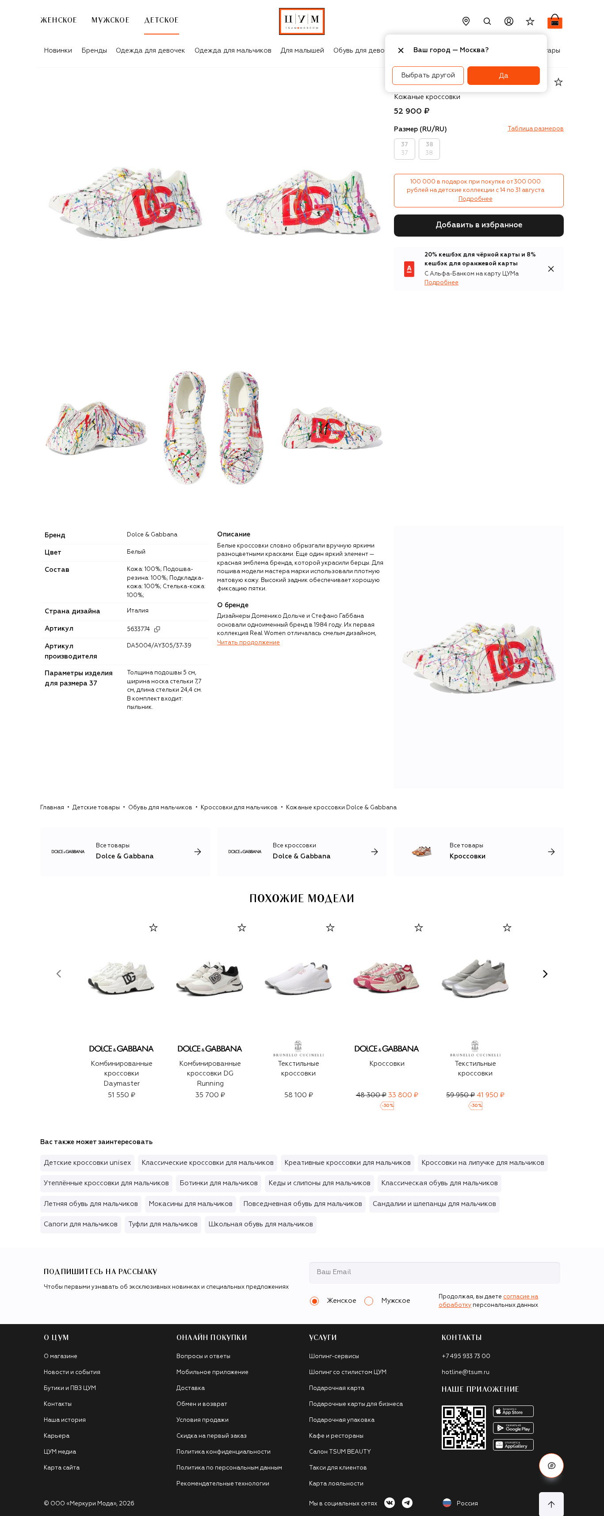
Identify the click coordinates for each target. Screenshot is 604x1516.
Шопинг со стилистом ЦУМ (347, 1372)
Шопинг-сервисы (334, 1356)
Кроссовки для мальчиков (239, 808)
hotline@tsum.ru (465, 1372)
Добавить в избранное (479, 225)
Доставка (190, 1388)
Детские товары (96, 808)
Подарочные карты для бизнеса (356, 1404)
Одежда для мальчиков (233, 50)
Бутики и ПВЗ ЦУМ (70, 1388)
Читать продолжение (248, 643)
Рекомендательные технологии (222, 1484)
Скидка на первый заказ (211, 1436)
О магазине (60, 1356)
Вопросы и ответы (203, 1356)
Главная (52, 808)
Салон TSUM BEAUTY (340, 1452)
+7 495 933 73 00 (466, 1356)
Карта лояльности (336, 1484)
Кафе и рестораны (336, 1436)
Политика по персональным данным (229, 1468)
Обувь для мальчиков (160, 808)
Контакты (58, 1404)
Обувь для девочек (364, 50)
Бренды (94, 50)
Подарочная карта (336, 1388)
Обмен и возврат (201, 1404)
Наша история (65, 1420)
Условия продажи (202, 1420)
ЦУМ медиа (60, 1452)
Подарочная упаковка (342, 1420)
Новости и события (72, 1372)
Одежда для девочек (150, 50)
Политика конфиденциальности (223, 1452)
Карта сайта (62, 1468)
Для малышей (302, 50)
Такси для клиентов (338, 1468)
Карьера (56, 1436)
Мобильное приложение (212, 1372)
